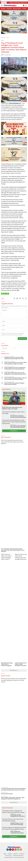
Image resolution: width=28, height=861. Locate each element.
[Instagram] (15, 849)
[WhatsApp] (18, 849)
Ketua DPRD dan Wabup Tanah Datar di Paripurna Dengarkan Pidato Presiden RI (7, 664)
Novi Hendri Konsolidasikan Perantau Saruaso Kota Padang (18, 416)
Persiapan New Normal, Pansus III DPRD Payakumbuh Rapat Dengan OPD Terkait (14, 358)
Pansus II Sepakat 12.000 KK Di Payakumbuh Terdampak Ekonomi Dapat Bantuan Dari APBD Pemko (14, 368)
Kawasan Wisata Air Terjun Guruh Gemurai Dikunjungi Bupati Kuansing (16, 824)
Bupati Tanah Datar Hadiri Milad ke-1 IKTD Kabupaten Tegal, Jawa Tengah (12, 408)
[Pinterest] (13, 849)
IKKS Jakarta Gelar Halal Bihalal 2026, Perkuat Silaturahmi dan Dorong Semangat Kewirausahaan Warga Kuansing (18, 426)
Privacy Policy (8, 855)
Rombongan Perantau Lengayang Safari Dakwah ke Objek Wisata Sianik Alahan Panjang (17, 815)
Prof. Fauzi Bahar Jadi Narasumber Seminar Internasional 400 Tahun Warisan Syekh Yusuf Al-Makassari (13, 550)
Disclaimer (22, 853)
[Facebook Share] (14, 298)
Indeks (4, 853)
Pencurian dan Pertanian (7, 793)
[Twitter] (10, 849)
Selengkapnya (13, 430)
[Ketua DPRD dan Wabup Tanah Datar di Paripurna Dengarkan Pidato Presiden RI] (7, 608)
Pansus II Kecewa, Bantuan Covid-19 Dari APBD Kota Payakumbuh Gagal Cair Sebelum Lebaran (15, 363)
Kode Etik (15, 853)
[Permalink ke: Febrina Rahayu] (2, 55)
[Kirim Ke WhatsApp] (26, 298)
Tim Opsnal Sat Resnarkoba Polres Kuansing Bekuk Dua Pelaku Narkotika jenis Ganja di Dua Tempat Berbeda (13, 789)
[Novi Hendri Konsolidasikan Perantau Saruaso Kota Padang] (14, 412)
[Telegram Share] (23, 298)
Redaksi (10, 853)
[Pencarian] (26, 5)
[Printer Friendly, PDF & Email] (5, 294)
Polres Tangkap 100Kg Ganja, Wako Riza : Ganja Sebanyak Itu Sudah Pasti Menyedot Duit (12, 798)
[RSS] (21, 849)
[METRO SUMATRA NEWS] (9, 5)
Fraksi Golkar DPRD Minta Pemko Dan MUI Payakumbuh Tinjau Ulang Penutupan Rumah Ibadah (15, 373)
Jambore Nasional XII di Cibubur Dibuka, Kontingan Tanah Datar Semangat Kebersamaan (21, 664)
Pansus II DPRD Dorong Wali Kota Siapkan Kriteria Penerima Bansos (14, 383)
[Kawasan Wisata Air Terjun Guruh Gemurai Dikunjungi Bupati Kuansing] (14, 820)
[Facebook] (7, 849)
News (2, 40)
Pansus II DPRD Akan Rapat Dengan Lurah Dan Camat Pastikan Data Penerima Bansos (15, 378)
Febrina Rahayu (7, 54)
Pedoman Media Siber (18, 855)
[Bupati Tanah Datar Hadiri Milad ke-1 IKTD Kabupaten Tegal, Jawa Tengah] (14, 398)
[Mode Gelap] (24, 5)
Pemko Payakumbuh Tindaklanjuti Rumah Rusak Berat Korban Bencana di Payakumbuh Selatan (16, 832)
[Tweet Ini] (17, 298)
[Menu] (2, 5)
